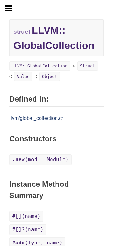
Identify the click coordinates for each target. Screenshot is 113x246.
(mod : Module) (40, 159)
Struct (87, 65)
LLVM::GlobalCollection (39, 65)
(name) (26, 216)
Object (49, 76)
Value (23, 76)
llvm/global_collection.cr (36, 118)
